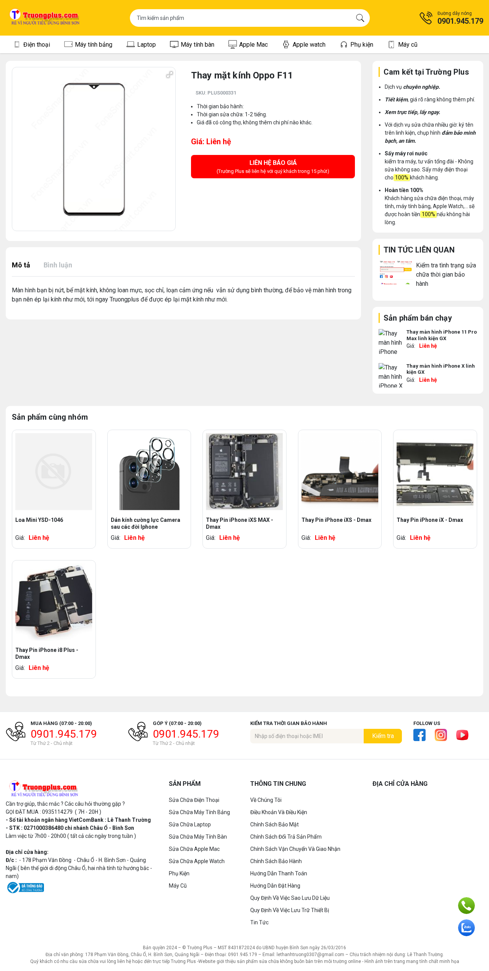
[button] (451, 18)
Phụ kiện (179, 873)
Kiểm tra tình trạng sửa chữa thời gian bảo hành (446, 274)
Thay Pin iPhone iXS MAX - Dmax (239, 523)
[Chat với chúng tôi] (466, 928)
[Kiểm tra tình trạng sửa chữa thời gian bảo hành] (396, 272)
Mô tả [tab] (21, 265)
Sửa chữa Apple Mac (194, 849)
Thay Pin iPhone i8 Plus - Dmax (46, 653)
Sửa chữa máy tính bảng (199, 812)
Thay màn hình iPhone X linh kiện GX (440, 369)
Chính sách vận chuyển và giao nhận (295, 849)
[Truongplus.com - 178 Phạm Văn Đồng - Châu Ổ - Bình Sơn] (45, 18)
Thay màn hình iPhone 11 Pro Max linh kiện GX (441, 335)
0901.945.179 (64, 734)
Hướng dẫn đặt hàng (275, 886)
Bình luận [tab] (58, 265)
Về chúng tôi (266, 800)
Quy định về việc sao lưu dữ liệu (290, 898)
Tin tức (259, 922)
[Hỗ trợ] (466, 905)
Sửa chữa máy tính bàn (198, 837)
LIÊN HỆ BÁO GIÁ (273, 166)
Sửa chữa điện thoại (194, 800)
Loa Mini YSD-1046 (39, 520)
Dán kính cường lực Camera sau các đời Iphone (145, 523)
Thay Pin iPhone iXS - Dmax (336, 520)
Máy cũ (178, 886)
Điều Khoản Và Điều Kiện (278, 812)
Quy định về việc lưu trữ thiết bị (289, 910)
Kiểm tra (383, 736)
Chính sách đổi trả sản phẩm (286, 837)
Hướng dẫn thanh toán (278, 873)
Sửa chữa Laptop (190, 824)
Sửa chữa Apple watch (197, 861)
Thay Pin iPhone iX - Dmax (430, 520)
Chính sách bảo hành (276, 861)
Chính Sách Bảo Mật (274, 824)
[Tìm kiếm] (360, 18)
